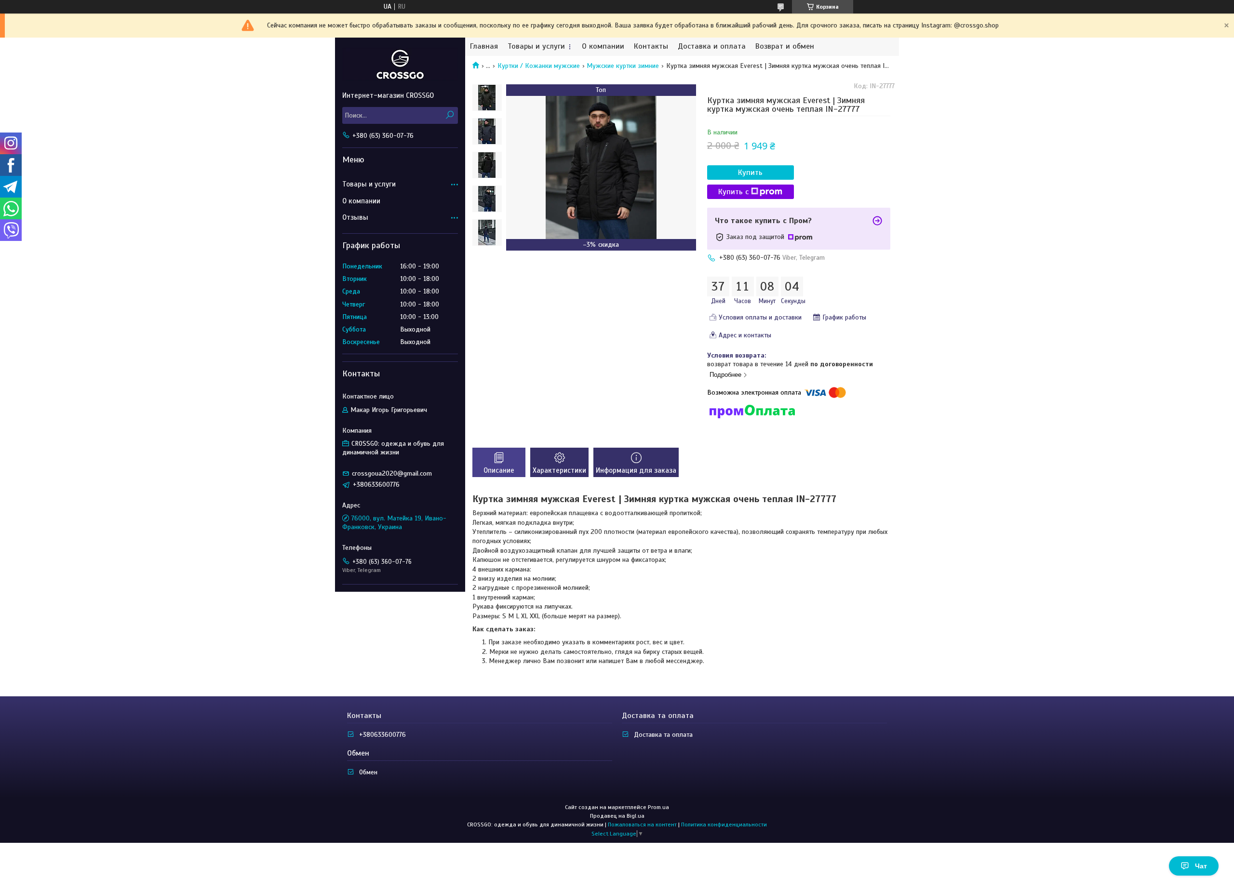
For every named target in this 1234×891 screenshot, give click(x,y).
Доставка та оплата (663, 735)
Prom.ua (658, 807)
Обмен (368, 772)
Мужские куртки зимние (623, 66)
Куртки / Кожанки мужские (538, 66)
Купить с (733, 192)
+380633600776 (382, 735)
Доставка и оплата (712, 46)
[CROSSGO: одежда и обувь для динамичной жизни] (400, 64)
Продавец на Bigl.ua (617, 815)
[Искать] (449, 115)
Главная (484, 46)
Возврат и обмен (784, 46)
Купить (750, 172)
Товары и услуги (536, 46)
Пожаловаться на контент (642, 824)
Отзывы (355, 217)
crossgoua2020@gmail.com (392, 473)
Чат (1201, 866)
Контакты (651, 46)
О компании (603, 46)
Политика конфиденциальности (724, 824)
